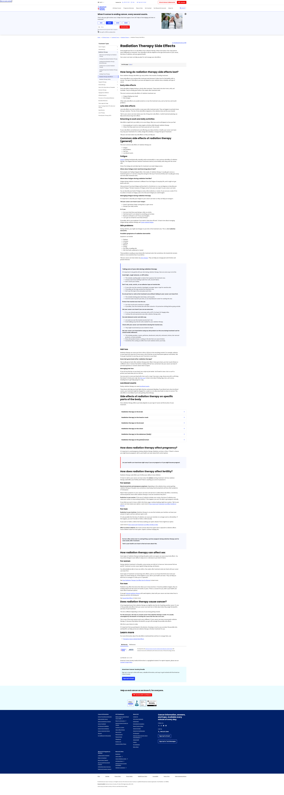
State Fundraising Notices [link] (180, 776)
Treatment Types (104, 43)
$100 (109, 23)
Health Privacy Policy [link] (142, 776)
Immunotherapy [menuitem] (102, 84)
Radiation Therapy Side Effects (138, 37)
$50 (101, 23)
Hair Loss (142, 378)
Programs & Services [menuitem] (129, 8)
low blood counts (144, 386)
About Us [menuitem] (170, 8)
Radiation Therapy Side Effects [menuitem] (106, 76)
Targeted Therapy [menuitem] (102, 82)
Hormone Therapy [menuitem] (102, 90)
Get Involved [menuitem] (148, 8)
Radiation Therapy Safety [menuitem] (105, 79)
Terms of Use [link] (167, 776)
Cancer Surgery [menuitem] (102, 46)
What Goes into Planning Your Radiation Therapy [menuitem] (108, 55)
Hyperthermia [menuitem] (102, 110)
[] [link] (130, 64)
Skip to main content (6, 1)
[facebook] (163, 726)
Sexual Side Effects (128, 598)
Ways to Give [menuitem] (139, 8)
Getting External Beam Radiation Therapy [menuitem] (108, 59)
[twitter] (159, 726)
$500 (126, 23)
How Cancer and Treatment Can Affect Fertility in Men (143, 524)
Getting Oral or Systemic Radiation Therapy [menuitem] (107, 66)
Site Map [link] (107, 776)
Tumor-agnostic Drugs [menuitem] (103, 103)
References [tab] (132, 644)
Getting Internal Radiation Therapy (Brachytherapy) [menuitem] (106, 62)
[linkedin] (166, 726)
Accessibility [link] (155, 776)
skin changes (144, 258)
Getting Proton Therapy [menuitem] (104, 74)
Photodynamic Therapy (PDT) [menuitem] (105, 115)
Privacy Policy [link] (118, 776)
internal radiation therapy (133, 593)
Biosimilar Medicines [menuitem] (103, 100)
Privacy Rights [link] (129, 776)
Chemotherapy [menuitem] (102, 49)
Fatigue (122, 159)
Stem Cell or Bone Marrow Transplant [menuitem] (107, 87)
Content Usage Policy (126, 662)
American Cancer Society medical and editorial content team (158, 648)
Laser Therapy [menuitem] (102, 112)
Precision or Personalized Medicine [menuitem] (106, 98)
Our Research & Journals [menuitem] (160, 8)
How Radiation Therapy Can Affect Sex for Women (136, 580)
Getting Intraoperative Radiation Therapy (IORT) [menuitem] (108, 70)
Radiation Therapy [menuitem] (103, 52)
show (130, 64)
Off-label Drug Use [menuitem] (102, 95)
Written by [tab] (124, 644)
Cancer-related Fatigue (147, 222)
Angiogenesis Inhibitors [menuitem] (104, 92)
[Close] (185, 14)
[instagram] (161, 726)
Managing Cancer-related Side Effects (133, 639)
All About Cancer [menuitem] (117, 8)
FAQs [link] (99, 776)
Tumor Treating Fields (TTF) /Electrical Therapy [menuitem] (107, 106)
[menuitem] (102, 8)
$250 (117, 23)
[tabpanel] (153, 650)
